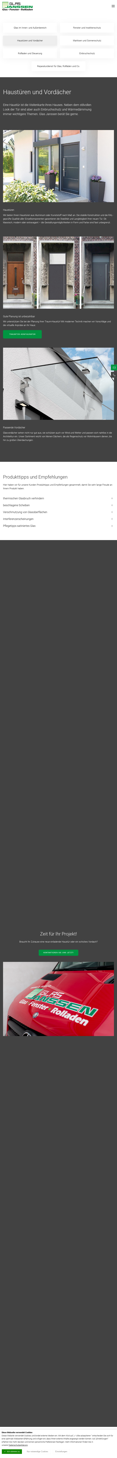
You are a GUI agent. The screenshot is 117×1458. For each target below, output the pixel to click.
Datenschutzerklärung (18, 1445)
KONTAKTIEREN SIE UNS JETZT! (58, 953)
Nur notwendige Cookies (37, 1451)
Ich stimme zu (13, 1451)
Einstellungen (61, 1451)
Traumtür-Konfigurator (22, 334)
